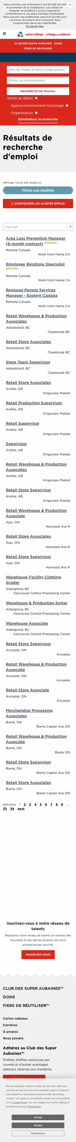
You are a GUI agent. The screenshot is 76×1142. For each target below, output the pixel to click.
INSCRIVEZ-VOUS (38, 954)
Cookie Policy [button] (19, 1102)
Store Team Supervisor (28, 362)
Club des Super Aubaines (33, 43)
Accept (38, 1117)
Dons (58, 43)
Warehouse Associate (27, 623)
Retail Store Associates (28, 341)
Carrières (10, 1025)
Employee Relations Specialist (35, 264)
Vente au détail (20, 98)
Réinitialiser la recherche (38, 119)
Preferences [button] (34, 1106)
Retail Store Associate (27, 690)
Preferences (38, 1133)
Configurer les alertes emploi (39, 203)
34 (12, 809)
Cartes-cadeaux (15, 1018)
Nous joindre (13, 1038)
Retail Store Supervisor (28, 490)
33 (5, 809)
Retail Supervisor (22, 423)
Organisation (22, 113)
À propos (10, 1032)
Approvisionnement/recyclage (37, 105)
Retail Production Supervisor (34, 403)
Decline (38, 1125)
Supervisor (16, 443)
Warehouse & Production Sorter (36, 603)
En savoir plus (34, 26)
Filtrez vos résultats (38, 190)
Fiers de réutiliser (38, 48)
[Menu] (4, 34)
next (21, 809)
